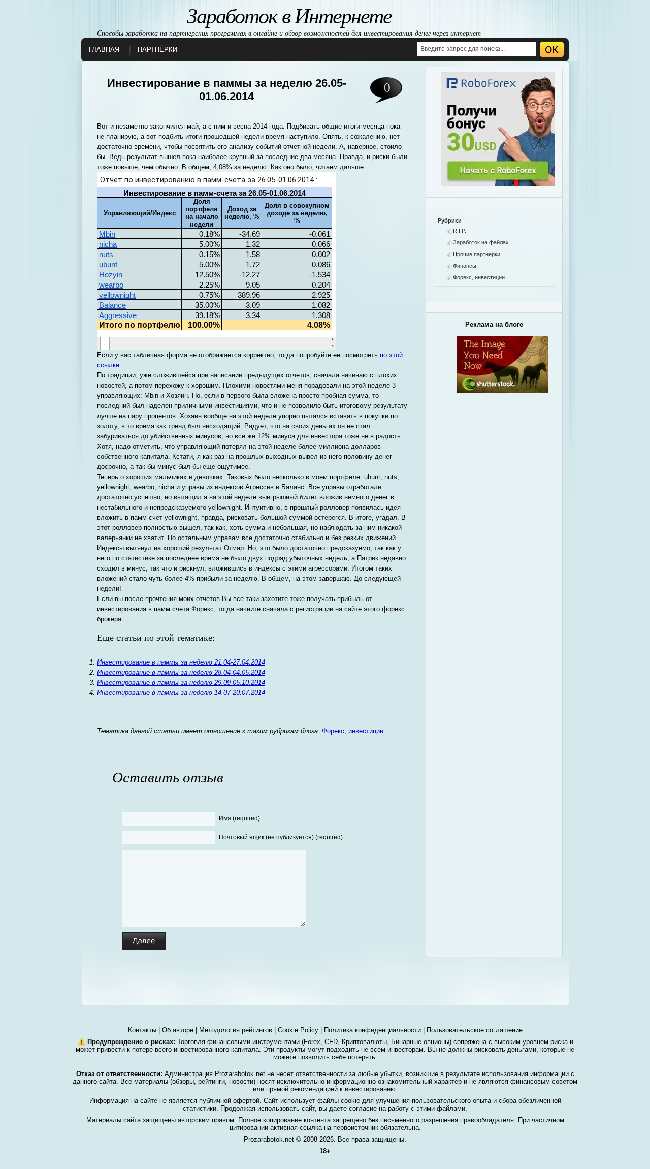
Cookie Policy (298, 1030)
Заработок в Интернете (289, 15)
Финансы (464, 266)
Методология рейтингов (235, 1030)
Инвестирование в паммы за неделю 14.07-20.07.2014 (181, 693)
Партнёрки (157, 49)
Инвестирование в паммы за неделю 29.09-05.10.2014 (181, 682)
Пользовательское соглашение (475, 1030)
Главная (104, 49)
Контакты (142, 1030)
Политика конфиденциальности (372, 1030)
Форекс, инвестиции (352, 731)
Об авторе (177, 1030)
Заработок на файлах (481, 242)
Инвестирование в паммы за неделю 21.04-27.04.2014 (181, 662)
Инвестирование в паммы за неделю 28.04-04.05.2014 (181, 672)
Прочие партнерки (476, 254)
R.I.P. (459, 231)
